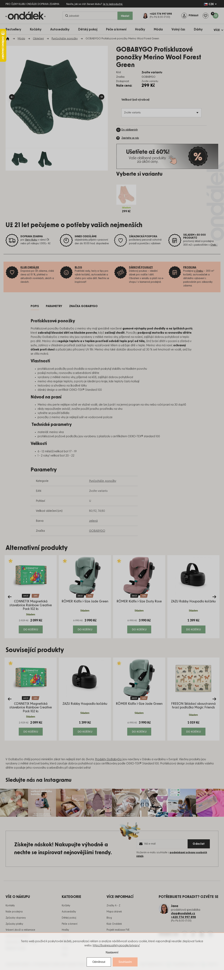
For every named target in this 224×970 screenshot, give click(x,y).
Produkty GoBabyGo (108, 759)
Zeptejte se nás (130, 138)
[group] (31, 596)
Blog (109, 918)
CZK (211, 4)
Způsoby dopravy (16, 918)
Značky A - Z (113, 905)
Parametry (54, 306)
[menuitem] (15, 29)
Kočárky (66, 905)
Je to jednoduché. (113, 4)
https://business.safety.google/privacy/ (116, 945)
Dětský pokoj (69, 918)
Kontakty (10, 905)
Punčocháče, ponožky (102, 481)
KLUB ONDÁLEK (29, 267)
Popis (35, 306)
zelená (93, 520)
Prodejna (189, 267)
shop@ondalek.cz (183, 913)
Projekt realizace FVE (118, 930)
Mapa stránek (114, 912)
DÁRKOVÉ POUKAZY (141, 267)
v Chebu (198, 271)
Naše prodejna (14, 912)
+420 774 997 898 (183, 917)
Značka (83, 306)
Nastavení (112, 952)
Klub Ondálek (114, 924)
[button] (30, 625)
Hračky (65, 930)
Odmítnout (98, 961)
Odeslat (199, 843)
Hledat (125, 16)
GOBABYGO (97, 530)
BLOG (78, 267)
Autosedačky (69, 912)
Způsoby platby (14, 924)
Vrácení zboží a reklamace (20, 930)
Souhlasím (125, 961)
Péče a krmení (69, 924)
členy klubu (31, 240)
